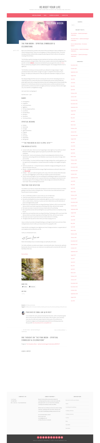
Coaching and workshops (71, 407)
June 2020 (73, 146)
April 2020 (73, 153)
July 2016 (73, 300)
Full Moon (28, 305)
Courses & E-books (54, 15)
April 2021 (73, 121)
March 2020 (73, 156)
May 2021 (73, 117)
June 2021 (73, 114)
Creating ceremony (69, 410)
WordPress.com (63, 440)
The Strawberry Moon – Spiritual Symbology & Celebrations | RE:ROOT (43, 344)
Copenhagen (13, 399)
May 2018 (73, 223)
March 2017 (73, 272)
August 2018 (73, 212)
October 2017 (74, 248)
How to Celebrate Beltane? (60, 330)
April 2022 (73, 89)
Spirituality (32, 305)
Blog (45, 15)
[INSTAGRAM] (59, 437)
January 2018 (73, 237)
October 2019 (74, 174)
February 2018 (74, 234)
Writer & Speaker (36, 15)
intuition (43, 306)
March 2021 (73, 125)
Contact (67, 417)
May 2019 (73, 184)
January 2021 (73, 132)
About (67, 403)
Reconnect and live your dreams (72, 400)
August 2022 (73, 75)
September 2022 (74, 72)
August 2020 (73, 139)
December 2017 (74, 241)
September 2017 (74, 251)
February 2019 (74, 195)
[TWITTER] (43, 437)
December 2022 (74, 65)
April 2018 (73, 227)
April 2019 (73, 188)
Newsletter (68, 424)
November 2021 (74, 103)
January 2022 (73, 96)
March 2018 (73, 230)
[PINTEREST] (49, 437)
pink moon (47, 306)
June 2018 (73, 220)
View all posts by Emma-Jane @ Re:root (41, 323)
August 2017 (73, 255)
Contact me (65, 15)
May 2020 (73, 149)
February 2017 (74, 276)
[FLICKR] (54, 437)
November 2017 (74, 244)
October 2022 (74, 68)
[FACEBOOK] (38, 437)
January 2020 (73, 163)
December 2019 (74, 167)
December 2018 (74, 202)
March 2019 (73, 191)
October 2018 (74, 205)
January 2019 (73, 198)
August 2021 (73, 110)
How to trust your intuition (35, 306)
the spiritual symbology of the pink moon (58, 306)
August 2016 (73, 297)
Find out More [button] (25, 254)
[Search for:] (80, 25)
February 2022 (74, 93)
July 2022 (73, 79)
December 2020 (74, 135)
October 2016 (74, 290)
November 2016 (74, 286)
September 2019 (74, 177)
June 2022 (73, 82)
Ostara (62, 63)
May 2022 (73, 86)
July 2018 (73, 216)
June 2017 (73, 262)
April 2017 (73, 269)
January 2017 (73, 279)
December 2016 (74, 283)
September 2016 (74, 293)
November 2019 (74, 170)
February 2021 (74, 128)
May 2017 (73, 265)
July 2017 (73, 258)
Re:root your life (50, 7)
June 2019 (73, 181)
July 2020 (73, 142)
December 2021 (74, 100)
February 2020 (74, 160)
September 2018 (74, 209)
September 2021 (74, 107)
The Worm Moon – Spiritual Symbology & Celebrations (31, 330)
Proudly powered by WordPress (41, 440)
